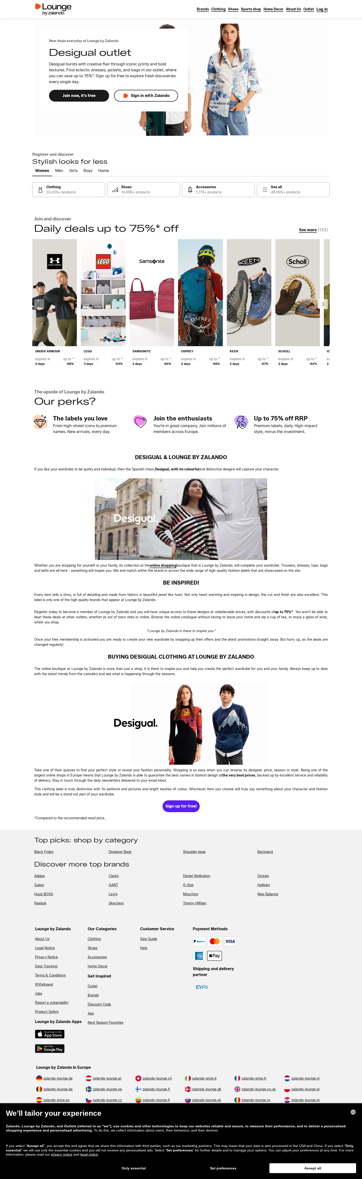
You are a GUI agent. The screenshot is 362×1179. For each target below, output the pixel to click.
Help (143, 948)
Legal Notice (45, 948)
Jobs (38, 994)
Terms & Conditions (50, 975)
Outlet (93, 986)
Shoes (93, 948)
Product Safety (47, 1012)
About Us (42, 939)
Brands (93, 995)
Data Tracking (46, 966)
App (91, 1013)
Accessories (97, 957)
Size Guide (148, 939)
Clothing (94, 939)
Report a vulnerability (51, 1003)
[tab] (42, 171)
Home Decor (98, 966)
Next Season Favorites (105, 1023)
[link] (322, 9)
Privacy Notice (46, 957)
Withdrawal (44, 984)
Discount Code (99, 1004)
